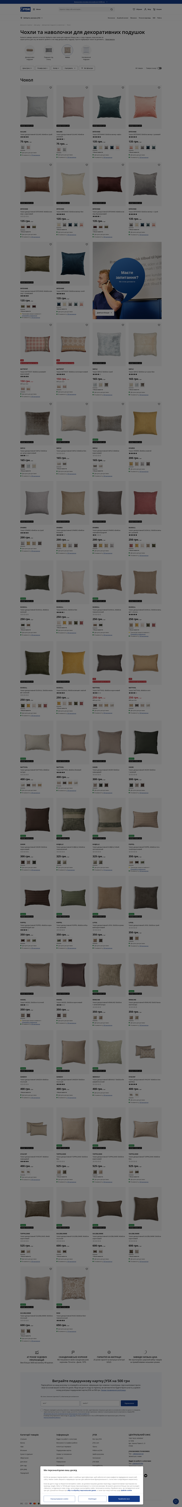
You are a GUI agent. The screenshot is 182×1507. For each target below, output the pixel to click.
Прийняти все (124, 1499)
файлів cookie (126, 1490)
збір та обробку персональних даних (81, 1490)
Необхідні (92, 1499)
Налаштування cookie (59, 1499)
